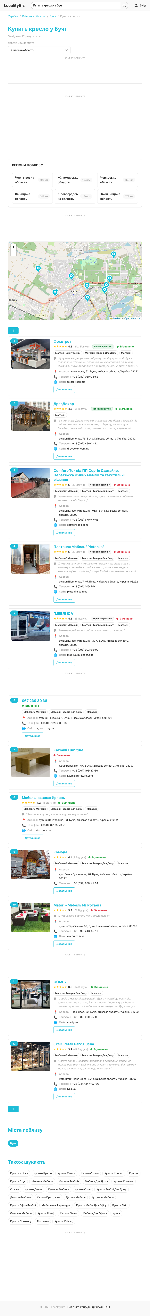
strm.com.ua (43, 830)
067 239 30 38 (34, 701)
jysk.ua (71, 1088)
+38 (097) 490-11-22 (85, 443)
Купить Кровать (123, 1181)
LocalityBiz (14, 5)
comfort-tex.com (77, 524)
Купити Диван (33, 1189)
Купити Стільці (63, 1221)
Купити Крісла (19, 1173)
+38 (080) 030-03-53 (85, 376)
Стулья (14, 1189)
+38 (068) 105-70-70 (53, 825)
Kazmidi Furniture (68, 750)
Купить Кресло (113, 1173)
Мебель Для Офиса (95, 1213)
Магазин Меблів (69, 1181)
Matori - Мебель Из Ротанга (77, 905)
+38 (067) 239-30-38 (54, 722)
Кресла (133, 1173)
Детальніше (64, 389)
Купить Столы (90, 1173)
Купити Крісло (43, 1173)
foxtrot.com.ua (76, 381)
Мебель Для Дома (96, 1181)
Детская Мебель (20, 1197)
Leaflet (116, 318)
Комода (60, 852)
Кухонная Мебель (102, 1197)
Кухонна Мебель (58, 1189)
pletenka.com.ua (77, 591)
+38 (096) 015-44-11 (84, 586)
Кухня (116, 1213)
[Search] (124, 5)
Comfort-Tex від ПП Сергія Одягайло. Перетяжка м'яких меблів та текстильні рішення (89, 475)
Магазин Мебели (42, 1181)
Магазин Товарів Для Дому (100, 352)
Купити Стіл (119, 1205)
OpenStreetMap (132, 318)
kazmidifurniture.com (80, 775)
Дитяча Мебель (76, 1197)
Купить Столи (66, 1173)
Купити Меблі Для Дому (111, 1189)
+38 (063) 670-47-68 (85, 519)
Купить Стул (18, 1181)
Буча (53, 16)
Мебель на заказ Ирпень (43, 798)
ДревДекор (64, 404)
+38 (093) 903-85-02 (85, 649)
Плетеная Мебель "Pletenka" (79, 547)
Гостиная (43, 1221)
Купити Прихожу (20, 1221)
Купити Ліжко (68, 1213)
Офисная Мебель (21, 1213)
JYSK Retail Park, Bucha (74, 1044)
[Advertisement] (75, 69)
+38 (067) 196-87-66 (85, 770)
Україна (13, 16)
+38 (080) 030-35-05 (85, 1016)
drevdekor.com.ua (78, 448)
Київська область (34, 16)
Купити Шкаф (46, 1213)
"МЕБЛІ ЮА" (64, 613)
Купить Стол (83, 1189)
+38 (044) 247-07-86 (85, 1083)
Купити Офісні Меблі (23, 1205)
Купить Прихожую (48, 1197)
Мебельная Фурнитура (56, 1205)
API (107, 1307)
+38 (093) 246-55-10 (85, 931)
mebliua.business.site (80, 654)
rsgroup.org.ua (45, 728)
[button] (55, 293)
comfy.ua (72, 1022)
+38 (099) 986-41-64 (85, 883)
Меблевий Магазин (66, 490)
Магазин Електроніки (67, 352)
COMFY (60, 982)
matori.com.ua (75, 936)
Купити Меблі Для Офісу (91, 1205)
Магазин (126, 352)
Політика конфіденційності (85, 1307)
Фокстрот (62, 341)
